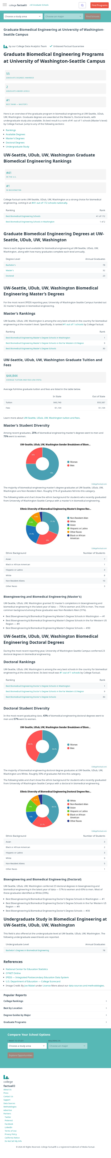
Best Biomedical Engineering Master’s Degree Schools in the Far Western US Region (45, 343)
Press (6, 1093)
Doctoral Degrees (15, 142)
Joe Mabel (29, 985)
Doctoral (10, 275)
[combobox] (82, 5)
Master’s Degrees (15, 138)
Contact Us (8, 1096)
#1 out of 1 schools (73, 324)
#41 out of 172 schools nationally (49, 202)
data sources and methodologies (86, 985)
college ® (18, 5)
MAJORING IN (54, 1040)
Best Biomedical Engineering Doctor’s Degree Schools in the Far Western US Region (45, 691)
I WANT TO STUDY (16, 1040)
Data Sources (9, 1103)
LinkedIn (8, 1127)
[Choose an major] (63, 16)
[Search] (82, 5)
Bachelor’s (11, 265)
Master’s (10, 270)
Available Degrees (15, 134)
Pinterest (9, 1120)
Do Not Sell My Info (13, 1141)
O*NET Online (13, 973)
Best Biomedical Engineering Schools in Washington (30, 221)
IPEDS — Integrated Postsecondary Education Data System (37, 977)
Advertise (8, 1110)
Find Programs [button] (99, 5)
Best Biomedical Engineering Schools (23, 216)
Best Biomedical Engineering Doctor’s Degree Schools (31, 696)
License (47, 985)
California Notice (12, 1137)
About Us (8, 1089)
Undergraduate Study (17, 146)
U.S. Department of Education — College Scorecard (33, 981)
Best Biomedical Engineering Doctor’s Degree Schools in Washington (38, 686)
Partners (7, 1113)
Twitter (8, 1117)
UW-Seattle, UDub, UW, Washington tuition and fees (52, 417)
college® (9, 1084)
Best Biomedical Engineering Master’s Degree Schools (31, 348)
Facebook (9, 1124)
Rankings (11, 130)
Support (7, 1100)
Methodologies (10, 1106)
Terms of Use (11, 1131)
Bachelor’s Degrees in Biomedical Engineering (27, 950)
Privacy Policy (11, 1134)
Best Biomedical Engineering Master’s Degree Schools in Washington (38, 337)
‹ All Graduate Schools (39, 5)
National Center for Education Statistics (27, 969)
